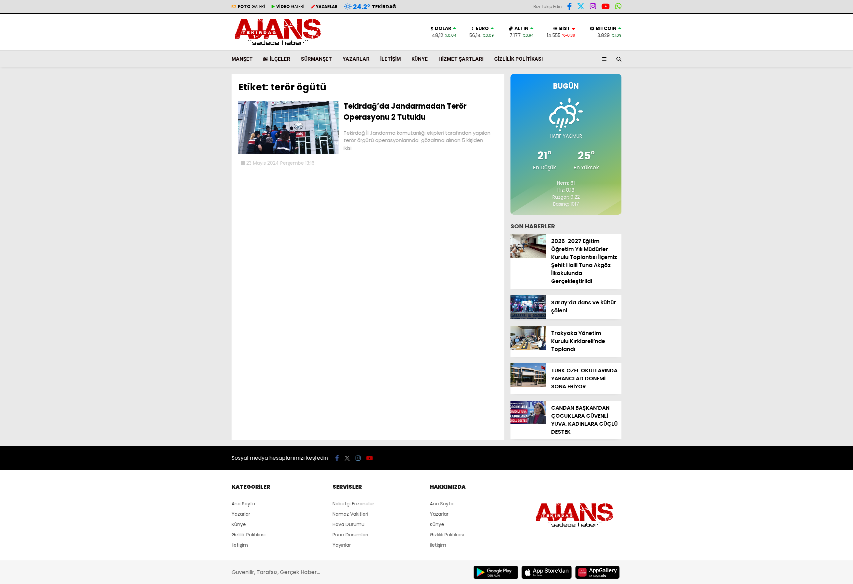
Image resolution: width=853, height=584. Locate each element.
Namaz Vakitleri (350, 514)
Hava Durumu (349, 524)
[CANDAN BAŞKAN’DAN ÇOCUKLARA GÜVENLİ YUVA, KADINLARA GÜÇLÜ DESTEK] (528, 422)
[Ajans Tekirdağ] (278, 47)
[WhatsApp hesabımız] (618, 7)
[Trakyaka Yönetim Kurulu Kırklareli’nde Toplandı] (528, 348)
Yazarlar (356, 59)
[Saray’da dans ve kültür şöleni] (528, 317)
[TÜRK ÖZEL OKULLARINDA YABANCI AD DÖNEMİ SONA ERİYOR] (528, 385)
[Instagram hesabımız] (593, 7)
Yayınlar (342, 545)
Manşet (242, 59)
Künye (420, 59)
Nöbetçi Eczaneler (353, 503)
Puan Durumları (350, 534)
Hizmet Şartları (460, 59)
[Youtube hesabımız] (605, 7)
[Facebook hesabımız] (569, 7)
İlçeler (280, 59)
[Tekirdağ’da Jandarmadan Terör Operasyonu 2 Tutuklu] (288, 152)
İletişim (390, 59)
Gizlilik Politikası (518, 59)
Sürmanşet (316, 59)
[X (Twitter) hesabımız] (580, 7)
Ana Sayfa (243, 503)
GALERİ (251, 6)
